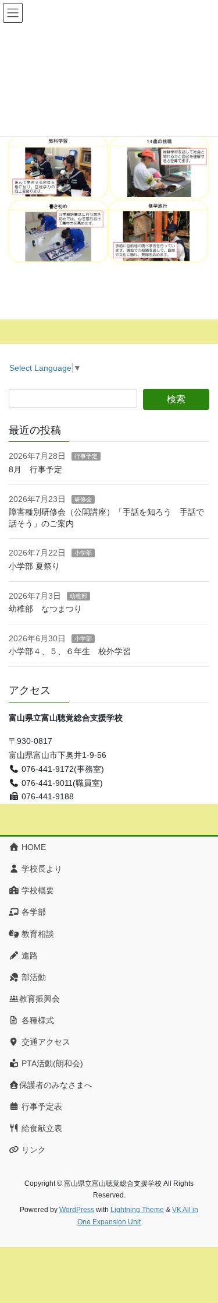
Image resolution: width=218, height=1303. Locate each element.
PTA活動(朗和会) (51, 1063)
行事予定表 (40, 1106)
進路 (28, 955)
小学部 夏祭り (34, 566)
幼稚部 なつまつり (45, 608)
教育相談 (36, 934)
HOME (32, 847)
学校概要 (36, 890)
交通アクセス (44, 1041)
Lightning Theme (137, 1210)
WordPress (76, 1210)
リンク (32, 1149)
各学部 (32, 911)
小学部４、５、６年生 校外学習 (74, 651)
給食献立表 (40, 1128)
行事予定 (86, 456)
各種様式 (36, 1020)
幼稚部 (78, 596)
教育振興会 (39, 998)
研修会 (83, 499)
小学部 (83, 553)
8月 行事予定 (35, 469)
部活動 (32, 977)
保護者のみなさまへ (55, 1085)
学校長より (40, 868)
